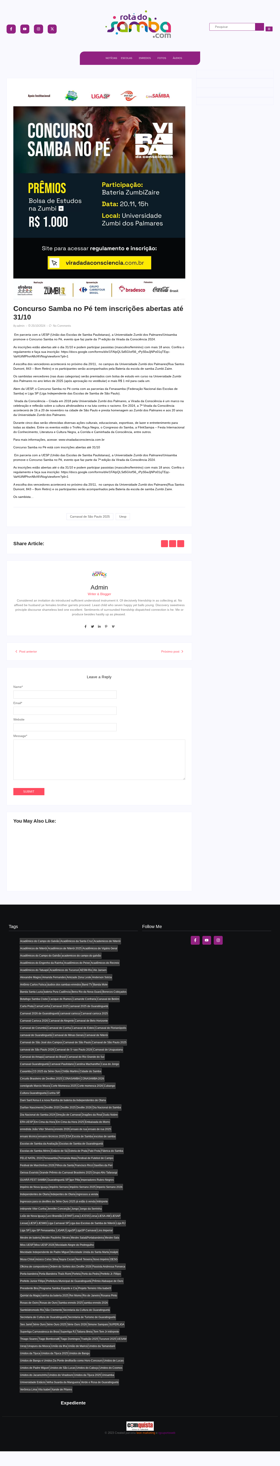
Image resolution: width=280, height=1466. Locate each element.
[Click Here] (269, 29)
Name (18, 686)
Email (17, 703)
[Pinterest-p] (106, 626)
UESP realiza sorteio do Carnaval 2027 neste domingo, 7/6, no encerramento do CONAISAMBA (139, 864)
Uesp (122, 516)
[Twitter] (92, 626)
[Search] (259, 27)
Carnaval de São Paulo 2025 (90, 516)
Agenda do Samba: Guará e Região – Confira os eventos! (51, 866)
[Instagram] (38, 29)
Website (18, 719)
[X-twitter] (52, 29)
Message (20, 735)
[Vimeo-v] (113, 626)
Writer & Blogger (99, 594)
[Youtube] (25, 29)
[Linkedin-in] (99, 626)
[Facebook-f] (11, 29)
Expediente (73, 1402)
